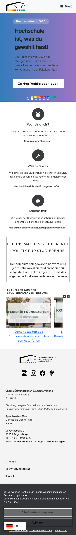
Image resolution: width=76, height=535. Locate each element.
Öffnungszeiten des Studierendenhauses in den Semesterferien (29, 336)
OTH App (11, 461)
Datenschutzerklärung (41, 530)
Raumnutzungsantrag (18, 468)
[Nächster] (68, 296)
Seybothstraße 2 (15, 430)
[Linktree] (52, 373)
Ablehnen (38, 522)
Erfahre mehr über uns (37, 141)
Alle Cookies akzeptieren (38, 512)
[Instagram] (33, 373)
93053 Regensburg (17, 434)
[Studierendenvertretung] (15, 6)
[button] (28, 98)
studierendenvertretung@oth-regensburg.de (39, 441)
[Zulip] (24, 373)
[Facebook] (42, 373)
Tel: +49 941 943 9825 (18, 437)
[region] (38, 57)
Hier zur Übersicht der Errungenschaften (37, 186)
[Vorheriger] (64, 296)
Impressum (61, 530)
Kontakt (10, 475)
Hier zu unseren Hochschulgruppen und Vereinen (37, 227)
